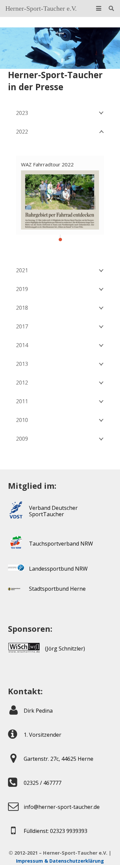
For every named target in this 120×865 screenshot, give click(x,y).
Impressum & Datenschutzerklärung (60, 861)
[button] (99, 8)
